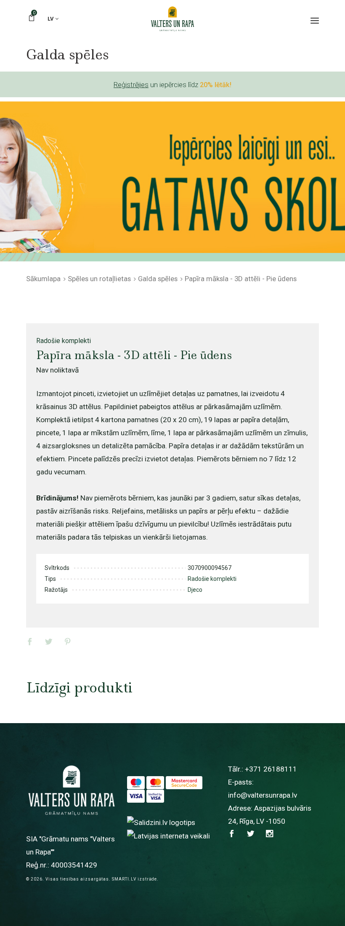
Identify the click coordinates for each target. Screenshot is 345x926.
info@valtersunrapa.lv (262, 795)
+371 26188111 (271, 769)
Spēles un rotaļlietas (99, 278)
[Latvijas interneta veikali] (168, 835)
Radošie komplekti (63, 341)
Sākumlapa (43, 278)
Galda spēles (158, 278)
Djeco (195, 589)
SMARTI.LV (124, 879)
